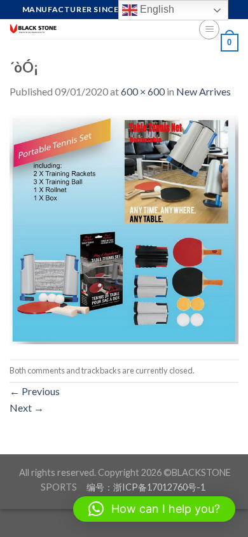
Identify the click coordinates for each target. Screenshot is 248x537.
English (155, 9)
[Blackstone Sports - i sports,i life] (94, 29)
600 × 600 (143, 91)
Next (27, 407)
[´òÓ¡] (124, 228)
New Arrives (203, 91)
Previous (35, 391)
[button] (154, 509)
